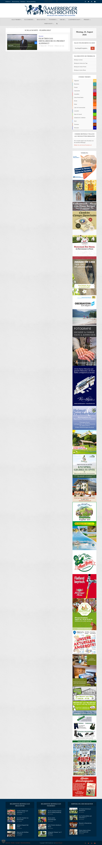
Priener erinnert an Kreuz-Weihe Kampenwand (85, 831)
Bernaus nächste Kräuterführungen (52, 818)
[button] (3, 841)
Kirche (62, 19)
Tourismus (52, 19)
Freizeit (86, 19)
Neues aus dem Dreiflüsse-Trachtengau (23, 833)
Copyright (17, 842)
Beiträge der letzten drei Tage (80, 63)
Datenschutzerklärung (25, 842)
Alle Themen (16, 19)
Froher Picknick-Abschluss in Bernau (54, 825)
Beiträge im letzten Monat (80, 70)
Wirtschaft (48, 23)
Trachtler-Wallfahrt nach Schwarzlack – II (22, 811)
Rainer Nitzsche (58, 842)
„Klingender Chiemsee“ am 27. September (55, 833)
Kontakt (13, 842)
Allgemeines (28, 19)
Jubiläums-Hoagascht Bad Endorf (22, 825)
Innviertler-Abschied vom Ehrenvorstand (22, 818)
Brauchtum (41, 19)
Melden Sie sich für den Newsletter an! (83, 145)
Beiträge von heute (78, 59)
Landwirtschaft (74, 19)
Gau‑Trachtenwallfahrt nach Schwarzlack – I (85, 816)
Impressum (8, 842)
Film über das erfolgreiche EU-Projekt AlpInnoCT (52, 41)
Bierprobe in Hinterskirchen (85, 823)
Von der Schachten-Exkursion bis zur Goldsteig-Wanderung (54, 811)
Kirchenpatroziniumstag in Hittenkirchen (85, 809)
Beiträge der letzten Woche (80, 66)
